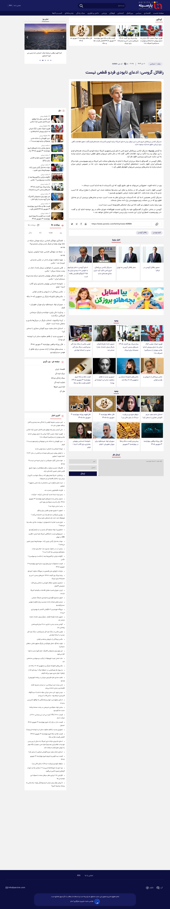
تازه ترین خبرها (59, 386)
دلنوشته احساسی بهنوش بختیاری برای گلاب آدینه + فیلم (81, 444)
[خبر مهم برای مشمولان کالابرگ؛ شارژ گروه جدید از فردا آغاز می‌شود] (57, 197)
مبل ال (62, 391)
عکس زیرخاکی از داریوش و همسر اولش (152, 378)
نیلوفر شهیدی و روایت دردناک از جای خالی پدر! (129, 416)
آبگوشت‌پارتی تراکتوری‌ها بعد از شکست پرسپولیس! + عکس (39, 178)
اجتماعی (120, 13)
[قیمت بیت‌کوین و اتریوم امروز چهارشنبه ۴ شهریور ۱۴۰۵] (57, 216)
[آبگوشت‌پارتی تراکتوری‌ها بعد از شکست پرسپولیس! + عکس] (57, 177)
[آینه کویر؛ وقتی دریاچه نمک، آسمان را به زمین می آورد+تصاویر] (45, 37)
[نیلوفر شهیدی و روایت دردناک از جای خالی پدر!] (128, 404)
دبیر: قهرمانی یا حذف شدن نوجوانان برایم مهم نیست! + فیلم (40, 140)
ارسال (83, 473)
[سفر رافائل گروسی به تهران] (128, 254)
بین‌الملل (130, 13)
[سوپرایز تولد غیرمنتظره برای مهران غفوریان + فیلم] (104, 430)
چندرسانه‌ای (69, 13)
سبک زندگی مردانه (58, 378)
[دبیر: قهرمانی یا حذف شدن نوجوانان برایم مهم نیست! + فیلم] (57, 139)
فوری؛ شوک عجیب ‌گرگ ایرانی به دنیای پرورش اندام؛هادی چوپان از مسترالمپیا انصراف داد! (151, 41)
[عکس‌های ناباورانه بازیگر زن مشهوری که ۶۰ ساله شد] (128, 366)
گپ (161, 888)
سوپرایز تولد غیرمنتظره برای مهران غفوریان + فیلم (104, 443)
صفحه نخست (158, 13)
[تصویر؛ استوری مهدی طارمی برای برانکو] (57, 158)
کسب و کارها (57, 13)
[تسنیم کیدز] (116, 299)
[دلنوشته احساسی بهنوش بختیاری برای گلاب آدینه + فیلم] (80, 430)
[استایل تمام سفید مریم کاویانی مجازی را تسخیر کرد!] (152, 404)
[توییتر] (72, 224)
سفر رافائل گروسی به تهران (126, 267)
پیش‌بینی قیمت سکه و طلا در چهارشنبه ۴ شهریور (129, 443)
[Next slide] (63, 37)
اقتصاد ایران (60, 369)
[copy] (156, 224)
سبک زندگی (80, 13)
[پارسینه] (149, 5)
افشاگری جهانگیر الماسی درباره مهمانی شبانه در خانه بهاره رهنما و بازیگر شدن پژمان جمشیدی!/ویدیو (46, 244)
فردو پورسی (157, 232)
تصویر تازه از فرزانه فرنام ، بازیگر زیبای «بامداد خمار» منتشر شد (105, 347)
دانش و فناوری (93, 13)
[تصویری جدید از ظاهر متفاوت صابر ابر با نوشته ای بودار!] (104, 366)
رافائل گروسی (142, 232)
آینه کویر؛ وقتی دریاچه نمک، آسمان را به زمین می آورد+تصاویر (44, 54)
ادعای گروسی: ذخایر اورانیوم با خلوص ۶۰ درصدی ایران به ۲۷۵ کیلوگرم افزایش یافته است (78, 272)
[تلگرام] (76, 224)
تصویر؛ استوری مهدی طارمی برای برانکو (40, 159)
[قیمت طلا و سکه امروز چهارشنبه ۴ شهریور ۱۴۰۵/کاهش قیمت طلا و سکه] (104, 30)
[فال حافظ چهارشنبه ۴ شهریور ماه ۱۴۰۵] (81, 30)
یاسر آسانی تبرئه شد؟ (55, 506)
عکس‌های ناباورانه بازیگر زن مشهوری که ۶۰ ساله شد (128, 378)
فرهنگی (112, 13)
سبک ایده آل (60, 373)
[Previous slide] (27, 37)
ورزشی (104, 13)
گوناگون (159, 19)
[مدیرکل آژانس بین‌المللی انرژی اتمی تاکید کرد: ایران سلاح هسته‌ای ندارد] (104, 254)
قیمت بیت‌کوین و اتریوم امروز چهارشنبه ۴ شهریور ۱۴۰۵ (39, 217)
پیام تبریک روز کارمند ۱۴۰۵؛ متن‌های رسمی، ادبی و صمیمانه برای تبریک (128, 41)
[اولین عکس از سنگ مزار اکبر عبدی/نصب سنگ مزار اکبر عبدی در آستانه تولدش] (80, 333)
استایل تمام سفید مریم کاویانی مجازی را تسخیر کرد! (152, 416)
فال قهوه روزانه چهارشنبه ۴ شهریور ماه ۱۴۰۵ (80, 416)
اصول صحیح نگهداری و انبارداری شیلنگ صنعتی (47, 598)
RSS (10, 5)
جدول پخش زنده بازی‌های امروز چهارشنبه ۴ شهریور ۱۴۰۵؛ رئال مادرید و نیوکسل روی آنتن (38, 149)
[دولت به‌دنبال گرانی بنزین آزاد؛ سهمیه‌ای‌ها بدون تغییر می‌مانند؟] (57, 168)
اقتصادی (147, 13)
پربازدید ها (55, 225)
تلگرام (152, 888)
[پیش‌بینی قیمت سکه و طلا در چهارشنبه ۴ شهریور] (128, 430)
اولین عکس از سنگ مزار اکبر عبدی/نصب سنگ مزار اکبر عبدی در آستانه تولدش (80, 347)
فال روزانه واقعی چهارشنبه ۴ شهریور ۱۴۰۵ (153, 443)
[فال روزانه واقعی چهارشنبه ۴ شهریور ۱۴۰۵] (152, 430)
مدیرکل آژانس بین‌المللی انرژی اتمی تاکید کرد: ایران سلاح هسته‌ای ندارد (103, 270)
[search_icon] (81, 6)
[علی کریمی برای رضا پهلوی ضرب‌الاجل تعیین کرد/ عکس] (57, 119)
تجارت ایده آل (59, 382)
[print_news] (85, 224)
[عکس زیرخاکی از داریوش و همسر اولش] (152, 366)
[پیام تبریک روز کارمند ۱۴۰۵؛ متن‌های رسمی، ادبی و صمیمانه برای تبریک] (128, 30)
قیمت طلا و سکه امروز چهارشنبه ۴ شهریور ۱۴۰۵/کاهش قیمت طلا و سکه (104, 41)
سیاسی (139, 13)
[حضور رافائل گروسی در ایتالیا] (152, 254)
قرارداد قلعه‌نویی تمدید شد (53, 490)
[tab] (51, 60)
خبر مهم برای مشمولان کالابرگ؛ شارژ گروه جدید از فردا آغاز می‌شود (39, 198)
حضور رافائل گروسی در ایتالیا (151, 269)
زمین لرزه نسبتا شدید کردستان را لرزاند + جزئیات (47, 494)
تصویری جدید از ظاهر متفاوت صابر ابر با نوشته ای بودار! (104, 380)
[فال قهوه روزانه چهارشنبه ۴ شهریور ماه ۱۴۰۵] (80, 404)
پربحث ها (31, 225)
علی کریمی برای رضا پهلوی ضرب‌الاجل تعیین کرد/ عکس (40, 120)
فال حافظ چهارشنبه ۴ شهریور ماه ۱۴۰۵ (81, 39)
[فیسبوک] (81, 224)
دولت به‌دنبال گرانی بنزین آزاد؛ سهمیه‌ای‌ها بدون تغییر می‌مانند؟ (39, 169)
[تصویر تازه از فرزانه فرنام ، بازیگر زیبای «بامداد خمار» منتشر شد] (104, 333)
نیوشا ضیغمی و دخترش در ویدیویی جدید (49, 449)
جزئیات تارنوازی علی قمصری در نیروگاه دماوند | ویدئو (45, 571)
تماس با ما (17, 5)
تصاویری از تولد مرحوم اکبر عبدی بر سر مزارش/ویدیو (46, 529)
